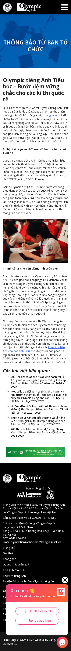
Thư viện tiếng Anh (14, 576)
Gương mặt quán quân (16, 564)
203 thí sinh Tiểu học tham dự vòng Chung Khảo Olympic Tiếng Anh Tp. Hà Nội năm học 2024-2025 (38, 432)
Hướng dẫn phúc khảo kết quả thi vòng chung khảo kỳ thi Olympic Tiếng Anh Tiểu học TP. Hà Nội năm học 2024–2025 (39, 409)
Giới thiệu (8, 553)
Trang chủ (9, 548)
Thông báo (9, 559)
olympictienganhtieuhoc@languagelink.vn (36, 542)
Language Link (53, 115)
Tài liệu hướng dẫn (14, 570)
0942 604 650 (17, 538)
